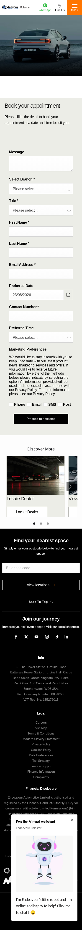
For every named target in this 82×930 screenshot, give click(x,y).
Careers (41, 722)
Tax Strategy (40, 760)
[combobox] (41, 188)
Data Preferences (41, 755)
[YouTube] (36, 636)
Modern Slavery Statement (41, 739)
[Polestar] (25, 7)
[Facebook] (16, 636)
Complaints (41, 777)
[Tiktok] (57, 636)
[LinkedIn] (66, 636)
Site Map (41, 728)
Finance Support (41, 766)
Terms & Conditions (41, 733)
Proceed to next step (41, 418)
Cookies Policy (41, 750)
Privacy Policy (41, 744)
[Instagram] (47, 636)
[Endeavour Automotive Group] (10, 7)
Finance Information (41, 771)
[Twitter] (26, 636)
